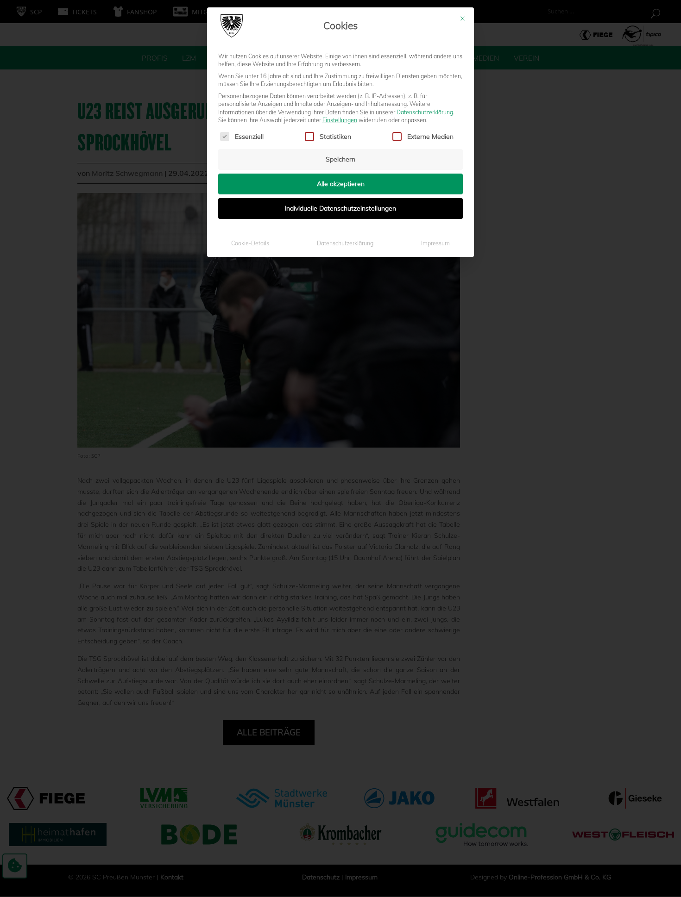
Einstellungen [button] (339, 120)
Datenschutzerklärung (425, 112)
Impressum (435, 243)
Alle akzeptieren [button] (341, 184)
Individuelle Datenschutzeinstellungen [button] (340, 208)
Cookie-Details (250, 243)
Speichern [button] (340, 159)
